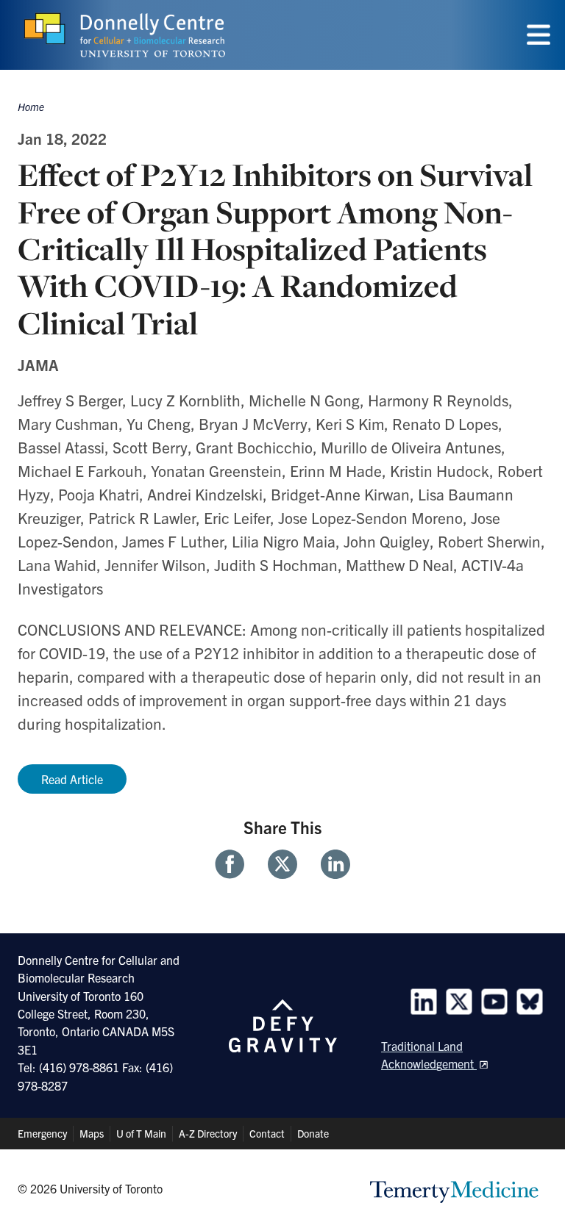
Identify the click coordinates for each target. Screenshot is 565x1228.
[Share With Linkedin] (329, 864)
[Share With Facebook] (235, 864)
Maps (91, 1133)
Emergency (42, 1133)
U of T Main (141, 1133)
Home (31, 106)
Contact (267, 1133)
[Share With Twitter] (282, 864)
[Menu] (538, 35)
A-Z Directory (208, 1133)
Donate (313, 1133)
